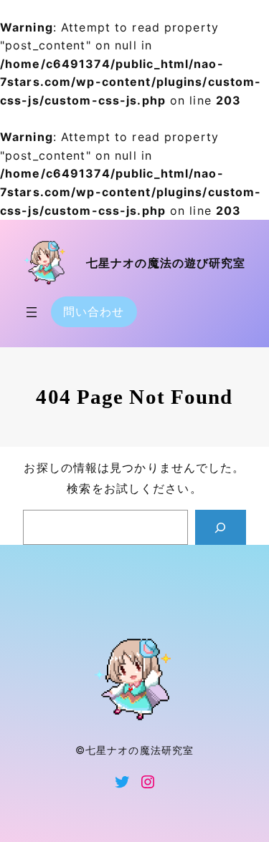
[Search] (220, 528)
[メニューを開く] (31, 312)
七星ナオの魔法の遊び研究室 (166, 263)
